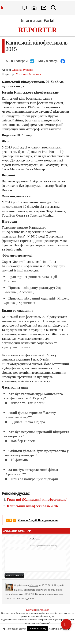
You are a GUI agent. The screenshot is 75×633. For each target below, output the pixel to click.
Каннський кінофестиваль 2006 (32, 505)
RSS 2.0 (29, 594)
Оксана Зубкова (22, 69)
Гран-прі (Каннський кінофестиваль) (37, 499)
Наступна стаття (58, 628)
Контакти (31, 609)
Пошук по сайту (37, 628)
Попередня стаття (16, 628)
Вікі (20, 589)
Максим (33, 585)
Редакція (44, 609)
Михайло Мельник (28, 74)
